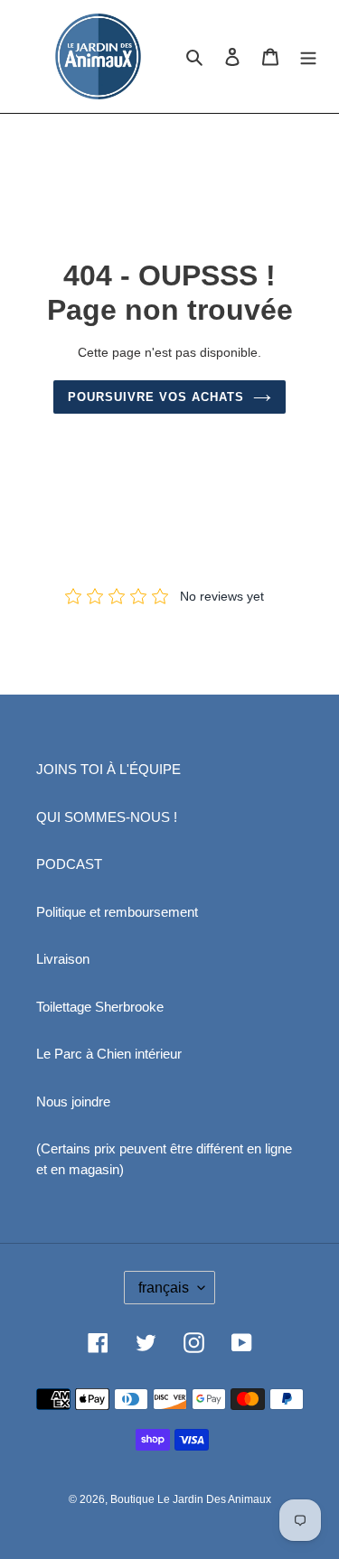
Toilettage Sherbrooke (100, 1006)
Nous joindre (73, 1101)
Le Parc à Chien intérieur (109, 1053)
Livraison (62, 958)
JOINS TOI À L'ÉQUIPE (108, 769)
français (163, 1287)
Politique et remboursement (117, 912)
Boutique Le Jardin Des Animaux (190, 1499)
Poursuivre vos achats (156, 397)
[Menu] (308, 56)
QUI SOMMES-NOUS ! (106, 817)
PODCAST (69, 864)
